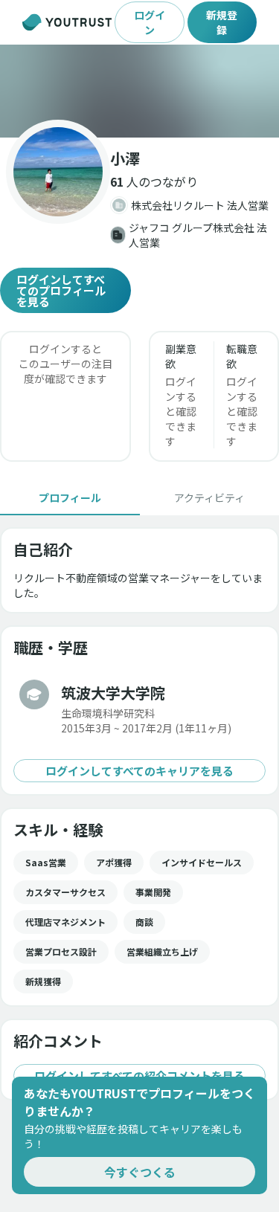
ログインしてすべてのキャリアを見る (139, 771)
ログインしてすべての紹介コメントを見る (139, 1075)
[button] (139, 91)
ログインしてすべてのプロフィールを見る (61, 290)
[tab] (70, 497)
